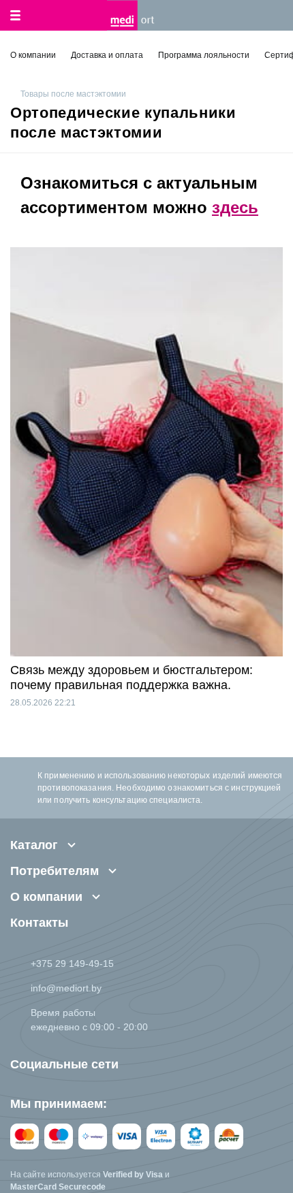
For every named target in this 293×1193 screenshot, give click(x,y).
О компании (33, 55)
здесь (235, 207)
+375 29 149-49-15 (72, 963)
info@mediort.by (66, 988)
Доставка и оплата (107, 55)
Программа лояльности (203, 55)
